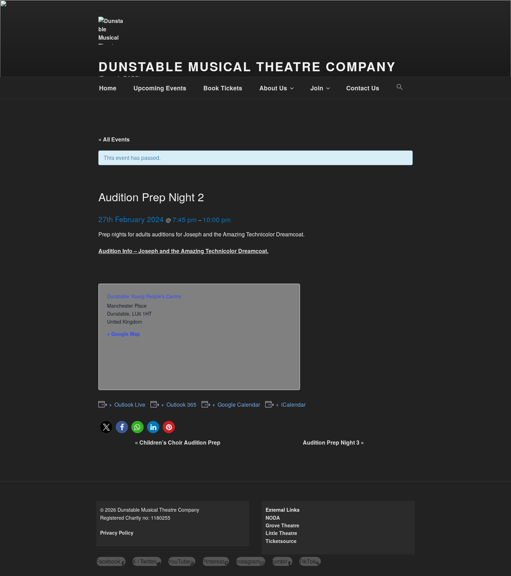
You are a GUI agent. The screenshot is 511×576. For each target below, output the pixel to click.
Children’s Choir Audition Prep (177, 442)
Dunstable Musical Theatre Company (247, 66)
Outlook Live (129, 404)
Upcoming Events (159, 87)
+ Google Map (123, 333)
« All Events (114, 139)
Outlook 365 (181, 404)
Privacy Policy (116, 532)
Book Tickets (222, 87)
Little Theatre (281, 532)
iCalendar (293, 404)
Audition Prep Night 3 (333, 442)
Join (316, 87)
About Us (273, 87)
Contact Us (362, 87)
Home (107, 87)
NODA (273, 517)
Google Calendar (239, 404)
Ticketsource (281, 540)
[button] (400, 87)
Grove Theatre (282, 525)
